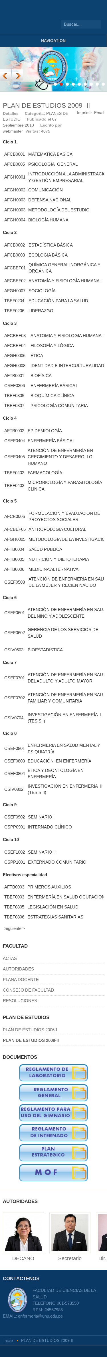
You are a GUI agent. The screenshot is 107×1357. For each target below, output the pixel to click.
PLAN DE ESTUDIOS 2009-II (31, 1040)
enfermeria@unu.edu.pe (40, 1316)
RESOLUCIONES (20, 1000)
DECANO (23, 1258)
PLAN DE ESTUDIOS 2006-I (30, 1029)
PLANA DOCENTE (21, 979)
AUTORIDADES (18, 968)
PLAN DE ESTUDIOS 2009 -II (46, 105)
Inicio (8, 1340)
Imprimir (84, 113)
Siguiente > (14, 928)
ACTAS (10, 958)
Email (99, 113)
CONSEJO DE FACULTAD (28, 990)
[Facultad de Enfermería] (14, 17)
